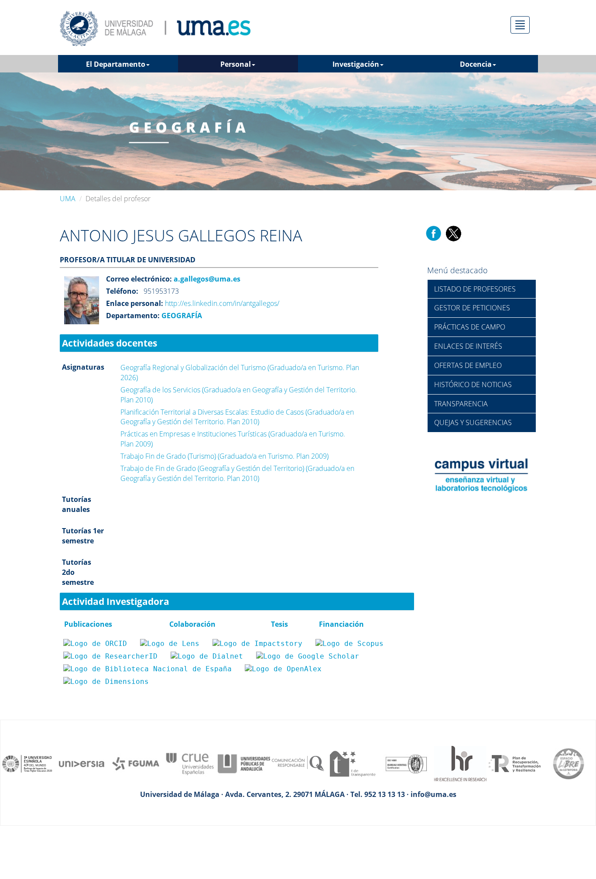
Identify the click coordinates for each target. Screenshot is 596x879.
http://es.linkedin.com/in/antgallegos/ (222, 303)
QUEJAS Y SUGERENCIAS (473, 422)
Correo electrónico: (139, 279)
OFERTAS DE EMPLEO (468, 365)
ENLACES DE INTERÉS (468, 346)
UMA (67, 198)
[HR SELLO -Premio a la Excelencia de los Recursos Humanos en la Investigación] (460, 763)
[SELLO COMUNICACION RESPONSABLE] (298, 763)
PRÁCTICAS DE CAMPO (469, 327)
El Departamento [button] (115, 64)
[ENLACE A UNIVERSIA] (81, 763)
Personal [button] (235, 64)
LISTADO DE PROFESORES (475, 289)
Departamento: (133, 315)
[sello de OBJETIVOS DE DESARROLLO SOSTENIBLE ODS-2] (27, 763)
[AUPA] (244, 763)
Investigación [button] (355, 64)
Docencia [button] (476, 64)
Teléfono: (122, 291)
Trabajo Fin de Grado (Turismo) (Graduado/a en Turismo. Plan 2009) (224, 456)
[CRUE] (190, 763)
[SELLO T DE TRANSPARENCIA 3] (352, 763)
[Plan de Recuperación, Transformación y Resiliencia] (514, 763)
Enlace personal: (134, 303)
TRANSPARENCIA (461, 404)
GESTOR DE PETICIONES (472, 307)
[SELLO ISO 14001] (406, 763)
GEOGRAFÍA (181, 315)
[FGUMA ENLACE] (136, 763)
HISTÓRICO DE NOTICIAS (473, 384)
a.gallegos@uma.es (206, 279)
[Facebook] (433, 232)
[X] (453, 232)
